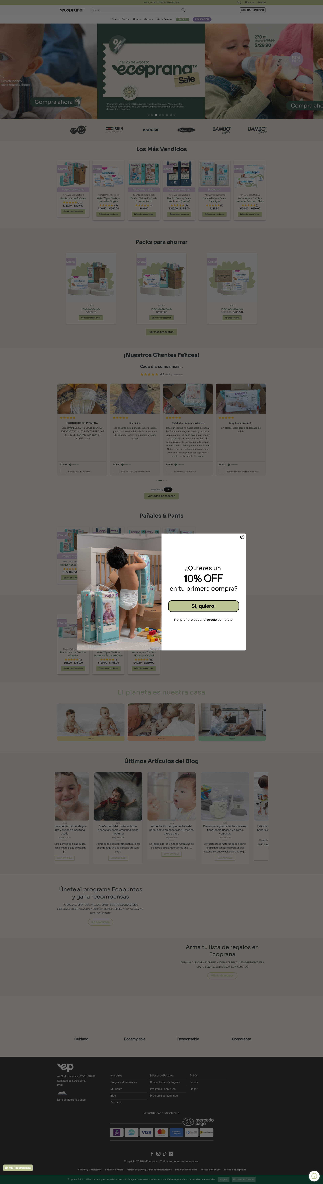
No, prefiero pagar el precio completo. (203, 620)
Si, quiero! (203, 606)
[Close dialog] (242, 537)
